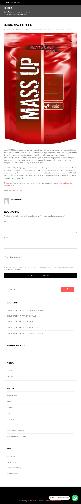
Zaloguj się (11, 456)
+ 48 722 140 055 (12, 2)
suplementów (68, 183)
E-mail (7, 247)
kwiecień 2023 (13, 376)
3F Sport (8, 8)
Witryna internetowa (12, 257)
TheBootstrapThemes (54, 501)
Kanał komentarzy (14, 468)
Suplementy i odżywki (63, 30)
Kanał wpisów (12, 462)
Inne (53, 30)
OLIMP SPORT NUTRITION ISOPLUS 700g (23, 328)
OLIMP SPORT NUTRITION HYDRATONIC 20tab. (26, 310)
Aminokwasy (12, 396)
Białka (9, 401)
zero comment (37, 30)
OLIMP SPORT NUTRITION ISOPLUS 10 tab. (24, 316)
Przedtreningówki (14, 425)
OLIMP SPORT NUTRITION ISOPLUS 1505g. (24, 322)
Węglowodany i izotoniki (16, 436)
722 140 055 (17, 191)
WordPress (32, 501)
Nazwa (7, 237)
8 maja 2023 (9, 30)
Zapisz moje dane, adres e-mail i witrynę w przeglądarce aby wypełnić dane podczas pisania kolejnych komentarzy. (40, 268)
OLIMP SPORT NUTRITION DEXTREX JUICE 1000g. (27, 333)
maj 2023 (10, 370)
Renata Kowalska (23, 30)
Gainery (47, 30)
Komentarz (8, 221)
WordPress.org (12, 473)
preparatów (8, 185)
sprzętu (59, 183)
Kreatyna (10, 419)
